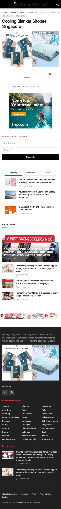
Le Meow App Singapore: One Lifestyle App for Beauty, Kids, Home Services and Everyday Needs (36, 268)
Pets (44, 410)
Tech (44, 432)
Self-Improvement (50, 421)
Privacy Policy (45, 494)
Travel (45, 436)
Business (6, 421)
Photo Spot (47, 414)
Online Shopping (29, 439)
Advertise (24, 494)
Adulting (13, 13)
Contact (5, 497)
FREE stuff (27, 414)
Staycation (47, 425)
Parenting (46, 406)
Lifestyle (26, 425)
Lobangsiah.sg (18, 502)
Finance (25, 406)
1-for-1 (5, 406)
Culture (5, 428)
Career (5, 425)
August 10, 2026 (23, 287)
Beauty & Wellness (10, 417)
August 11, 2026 (23, 275)
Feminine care (8, 439)
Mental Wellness (29, 436)
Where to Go (47, 439)
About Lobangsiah (9, 494)
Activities (6, 410)
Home (4, 13)
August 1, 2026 (22, 299)
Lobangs (26, 432)
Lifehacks (26, 421)
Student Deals (48, 428)
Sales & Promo (48, 417)
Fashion (5, 436)
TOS (34, 494)
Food (24, 410)
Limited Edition (29, 428)
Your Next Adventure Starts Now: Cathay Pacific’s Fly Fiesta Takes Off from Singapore (37, 194)
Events (5, 432)
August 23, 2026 (11, 258)
